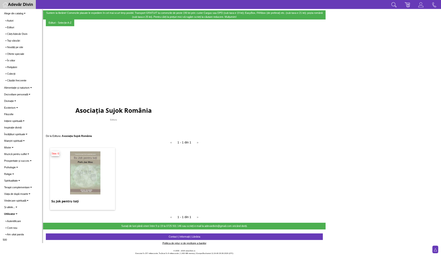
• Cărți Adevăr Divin (16, 33)
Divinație (9, 100)
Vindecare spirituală (15, 200)
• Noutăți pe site (14, 47)
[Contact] (434, 4)
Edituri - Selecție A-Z (60, 22)
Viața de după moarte (16, 193)
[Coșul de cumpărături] (407, 4)
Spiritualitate (11, 180)
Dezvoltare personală (16, 94)
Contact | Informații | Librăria (184, 236)
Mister (8, 147)
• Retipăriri (11, 67)
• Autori (9, 20)
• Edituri (10, 27)
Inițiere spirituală (13, 120)
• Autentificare (13, 221)
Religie (8, 174)
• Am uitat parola (15, 234)
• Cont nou (11, 227)
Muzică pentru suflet (16, 154)
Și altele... (10, 207)
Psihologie (10, 167)
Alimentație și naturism (17, 87)
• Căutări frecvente (16, 80)
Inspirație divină (13, 127)
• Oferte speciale (15, 53)
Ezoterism (10, 107)
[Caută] (394, 4)
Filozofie (8, 114)
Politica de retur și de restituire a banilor (184, 243)
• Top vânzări (13, 40)
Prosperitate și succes (17, 160)
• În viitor (10, 60)
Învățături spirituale (15, 134)
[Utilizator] (421, 4)
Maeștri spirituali (13, 140)
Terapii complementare (17, 187)
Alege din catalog (14, 13)
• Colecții (10, 73)
